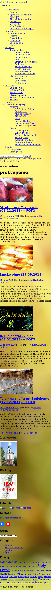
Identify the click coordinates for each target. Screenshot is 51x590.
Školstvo (38, 583)
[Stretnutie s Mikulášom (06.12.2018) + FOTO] (16, 202)
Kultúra (21, 573)
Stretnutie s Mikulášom (26, 62)
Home (17, 159)
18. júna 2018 (6, 280)
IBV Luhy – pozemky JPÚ (22, 29)
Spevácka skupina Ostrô (27, 126)
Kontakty (14, 17)
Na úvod (14, 12)
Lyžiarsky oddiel (22, 133)
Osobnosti (15, 40)
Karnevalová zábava (25, 74)
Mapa (12, 45)
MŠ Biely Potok (17, 90)
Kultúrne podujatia (9, 218)
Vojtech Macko (21, 580)
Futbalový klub (22, 130)
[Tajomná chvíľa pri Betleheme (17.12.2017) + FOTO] (16, 393)
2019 (36, 562)
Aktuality (37, 216)
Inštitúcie (9, 85)
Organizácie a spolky (15, 104)
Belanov (23, 566)
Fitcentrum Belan (23, 142)
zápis (2, 583)
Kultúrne (14, 107)
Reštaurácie (20, 83)
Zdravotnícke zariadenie (22, 97)
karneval (12, 574)
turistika (47, 577)
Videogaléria (16, 152)
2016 (20, 562)
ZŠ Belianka (9, 583)
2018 (31, 562)
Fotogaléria (15, 149)
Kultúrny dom (16, 92)
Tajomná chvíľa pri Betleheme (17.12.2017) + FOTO (24, 400)
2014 (9, 562)
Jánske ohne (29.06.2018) (21, 274)
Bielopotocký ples (23, 66)
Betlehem (19, 64)
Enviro (38, 571)
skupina (40, 577)
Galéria (8, 147)
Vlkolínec (11, 580)
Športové (14, 128)
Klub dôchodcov (23, 114)
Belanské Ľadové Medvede (28, 145)
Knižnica (14, 100)
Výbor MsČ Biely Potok (21, 14)
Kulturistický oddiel (24, 140)
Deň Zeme (20, 59)
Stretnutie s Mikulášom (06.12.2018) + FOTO (19, 208)
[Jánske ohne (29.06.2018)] (16, 269)
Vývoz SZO (15, 21)
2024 (12, 566)
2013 (2, 562)
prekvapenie (23, 577)
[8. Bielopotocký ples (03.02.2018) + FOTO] (16, 331)
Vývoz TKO (15, 24)
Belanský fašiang (23, 52)
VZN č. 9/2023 (17, 26)
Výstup (29, 580)
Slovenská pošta (18, 95)
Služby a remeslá (18, 76)
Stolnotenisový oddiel (25, 135)
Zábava (43, 579)
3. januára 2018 (8, 345)
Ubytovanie (20, 81)
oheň (34, 574)
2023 (7, 566)
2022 (2, 566)
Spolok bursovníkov (24, 123)
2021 (47, 562)
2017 (26, 562)
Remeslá (19, 78)
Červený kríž (21, 111)
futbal (43, 571)
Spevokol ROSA (22, 121)
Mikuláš (29, 574)
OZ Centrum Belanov (25, 109)
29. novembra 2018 (9, 216)
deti (12, 571)
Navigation (5, 5)
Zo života (9, 47)
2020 (41, 562)
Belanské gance (22, 57)
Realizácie (10, 550)
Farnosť (8, 102)
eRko (17, 118)
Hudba (4, 573)
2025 (17, 566)
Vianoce (3, 580)
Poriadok (13, 577)
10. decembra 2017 (9, 407)
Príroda (33, 576)
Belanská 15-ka (22, 55)
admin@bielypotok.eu (10, 518)
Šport (7, 552)
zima (35, 580)
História (13, 36)
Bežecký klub (21, 137)
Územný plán (16, 43)
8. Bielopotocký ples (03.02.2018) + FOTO (17, 337)
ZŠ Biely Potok (17, 88)
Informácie (10, 31)
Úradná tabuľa (12, 10)
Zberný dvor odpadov (20, 19)
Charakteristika (17, 33)
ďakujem (31, 583)
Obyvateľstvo (16, 38)
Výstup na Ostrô (23, 71)
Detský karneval (23, 69)
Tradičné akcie (17, 50)
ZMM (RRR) (20, 116)
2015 (15, 562)
